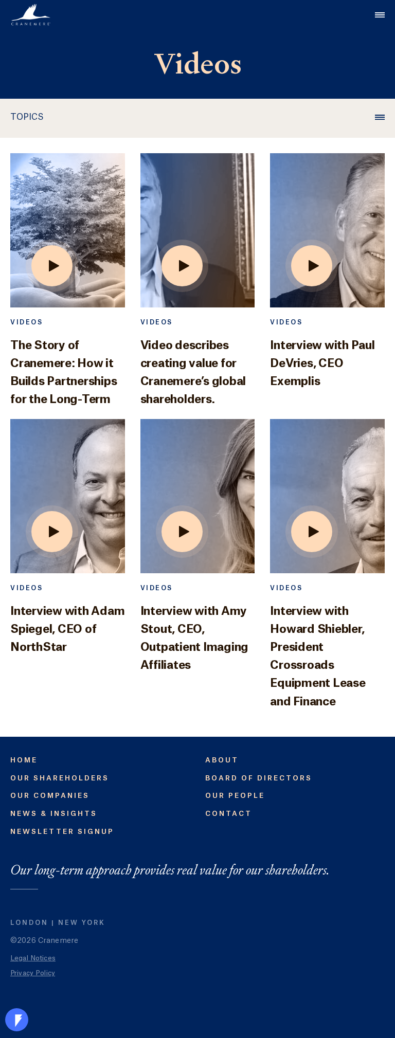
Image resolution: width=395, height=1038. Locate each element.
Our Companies (49, 795)
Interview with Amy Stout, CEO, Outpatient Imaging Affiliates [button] (194, 638)
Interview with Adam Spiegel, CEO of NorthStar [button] (67, 629)
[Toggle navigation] (380, 14)
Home (24, 760)
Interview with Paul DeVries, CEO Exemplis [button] (322, 363)
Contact (228, 813)
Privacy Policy (32, 973)
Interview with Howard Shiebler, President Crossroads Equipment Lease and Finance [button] (317, 656)
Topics (27, 117)
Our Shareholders (59, 778)
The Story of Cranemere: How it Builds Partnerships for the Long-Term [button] (63, 373)
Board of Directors (258, 778)
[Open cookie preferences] (16, 1019)
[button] (67, 235)
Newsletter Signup (62, 831)
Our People (235, 795)
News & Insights (53, 813)
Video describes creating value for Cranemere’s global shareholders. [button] (193, 373)
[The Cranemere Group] (30, 14)
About (222, 760)
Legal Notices (33, 958)
